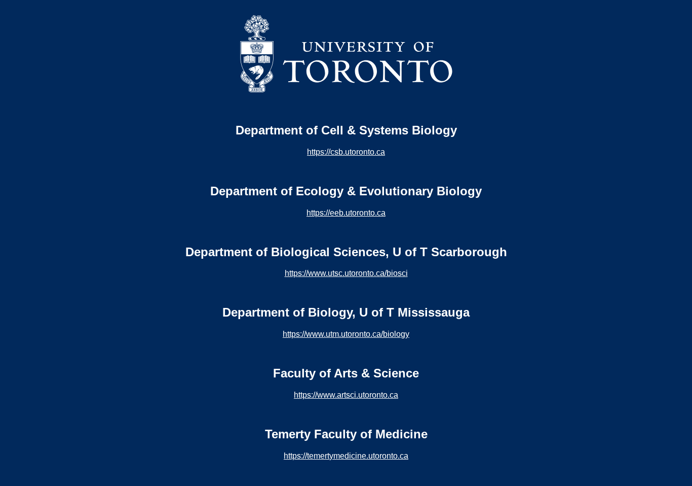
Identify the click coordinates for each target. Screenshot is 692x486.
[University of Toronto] (346, 91)
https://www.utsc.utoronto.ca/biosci (346, 273)
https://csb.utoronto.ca (346, 152)
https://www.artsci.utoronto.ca (346, 395)
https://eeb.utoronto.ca (346, 213)
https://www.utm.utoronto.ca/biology (346, 334)
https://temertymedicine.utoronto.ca (346, 456)
